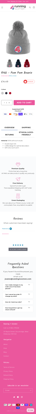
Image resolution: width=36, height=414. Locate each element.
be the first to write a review (18, 249)
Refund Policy (8, 375)
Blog (5, 352)
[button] (2, 7)
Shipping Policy (8, 379)
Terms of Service (9, 367)
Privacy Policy (8, 371)
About (5, 344)
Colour (3, 89)
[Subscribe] (30, 390)
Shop (5, 348)
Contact (6, 356)
